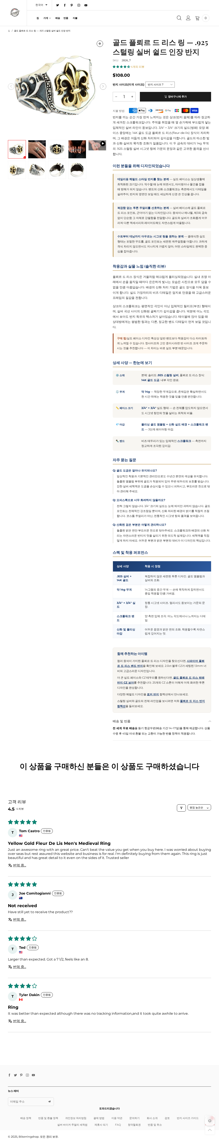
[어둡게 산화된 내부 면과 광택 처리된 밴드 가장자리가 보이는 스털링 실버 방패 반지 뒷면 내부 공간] (77, 170)
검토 (167, 1118)
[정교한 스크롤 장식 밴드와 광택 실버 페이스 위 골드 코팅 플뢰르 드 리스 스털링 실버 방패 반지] (57, 86)
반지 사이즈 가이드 (188, 1118)
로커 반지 (153, 694)
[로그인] (188, 18)
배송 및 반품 (121, 721)
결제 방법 (98, 1118)
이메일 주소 (17, 1101)
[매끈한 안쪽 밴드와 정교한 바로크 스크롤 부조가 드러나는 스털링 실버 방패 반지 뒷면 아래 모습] (57, 170)
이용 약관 (116, 1118)
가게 (45, 17)
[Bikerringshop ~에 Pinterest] (21, 1075)
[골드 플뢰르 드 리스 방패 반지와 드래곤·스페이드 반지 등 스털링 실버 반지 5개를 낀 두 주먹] (77, 149)
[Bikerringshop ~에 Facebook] (9, 1075)
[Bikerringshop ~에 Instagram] (27, 1075)
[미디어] (100, 43)
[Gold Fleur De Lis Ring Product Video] (97, 145)
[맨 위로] (210, 1130)
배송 (57, 17)
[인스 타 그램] (78, 5)
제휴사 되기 (101, 1124)
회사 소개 (152, 1118)
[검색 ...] (179, 18)
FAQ (118, 1124)
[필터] (181, 808)
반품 (66, 17)
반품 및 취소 (155, 1124)
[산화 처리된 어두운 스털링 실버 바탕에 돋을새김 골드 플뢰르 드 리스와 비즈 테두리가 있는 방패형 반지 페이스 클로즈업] (57, 149)
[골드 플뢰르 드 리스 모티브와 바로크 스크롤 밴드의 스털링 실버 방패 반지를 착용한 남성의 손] (37, 149)
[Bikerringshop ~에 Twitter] (15, 1075)
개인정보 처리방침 (75, 1118)
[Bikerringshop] (15, 12)
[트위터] (57, 5)
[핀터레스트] (71, 5)
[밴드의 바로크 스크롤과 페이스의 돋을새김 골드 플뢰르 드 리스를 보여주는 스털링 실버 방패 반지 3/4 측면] (17, 170)
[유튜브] (85, 5)
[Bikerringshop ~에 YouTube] (33, 1075)
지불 (75, 17)
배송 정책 (25, 1118)
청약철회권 (134, 1124)
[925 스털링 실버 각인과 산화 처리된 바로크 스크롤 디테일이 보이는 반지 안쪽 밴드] (37, 170)
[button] (11, 86)
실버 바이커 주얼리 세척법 (72, 1124)
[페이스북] (64, 5)
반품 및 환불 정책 (48, 1118)
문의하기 (134, 1118)
